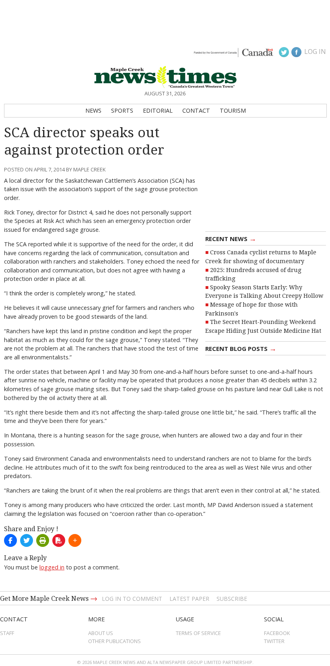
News (93, 110)
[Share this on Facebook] (10, 540)
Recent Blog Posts (240, 348)
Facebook (277, 633)
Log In (315, 51)
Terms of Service (198, 633)
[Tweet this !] (26, 540)
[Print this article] (42, 540)
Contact (196, 110)
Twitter (274, 641)
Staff (7, 633)
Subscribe (232, 598)
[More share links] (74, 540)
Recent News (230, 238)
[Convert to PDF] (58, 540)
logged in (51, 567)
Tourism (233, 110)
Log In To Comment (132, 598)
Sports (122, 110)
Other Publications (114, 641)
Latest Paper (189, 598)
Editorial (158, 110)
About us (100, 633)
